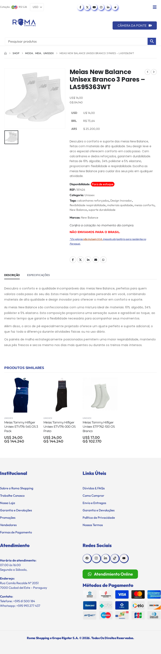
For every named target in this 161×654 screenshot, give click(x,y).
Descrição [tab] (12, 275)
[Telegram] (115, 7)
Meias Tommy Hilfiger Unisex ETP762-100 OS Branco (99, 426)
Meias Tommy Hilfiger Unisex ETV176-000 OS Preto (59, 426)
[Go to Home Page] (5, 53)
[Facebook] (80, 7)
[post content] (21, 395)
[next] (154, 72)
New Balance (78, 210)
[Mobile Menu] (154, 7)
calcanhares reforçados (93, 200)
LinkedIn (88, 259)
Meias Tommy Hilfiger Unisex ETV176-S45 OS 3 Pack (21, 426)
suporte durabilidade (102, 210)
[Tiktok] (114, 558)
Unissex (89, 195)
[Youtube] (94, 7)
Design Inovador (121, 200)
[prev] (148, 72)
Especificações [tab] (38, 275)
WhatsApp (103, 259)
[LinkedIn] (108, 7)
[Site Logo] (24, 22)
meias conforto (144, 205)
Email (95, 259)
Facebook (73, 259)
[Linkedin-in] (105, 558)
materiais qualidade (120, 205)
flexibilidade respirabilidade (88, 205)
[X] (87, 7)
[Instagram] (101, 7)
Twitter (80, 259)
